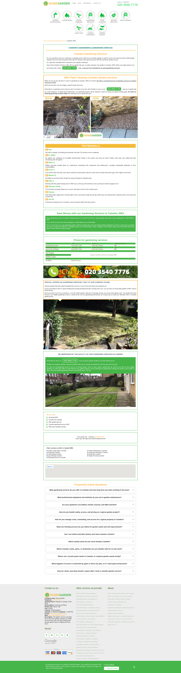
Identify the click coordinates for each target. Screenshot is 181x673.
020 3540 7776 (69, 68)
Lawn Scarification (81, 599)
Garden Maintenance (55, 21)
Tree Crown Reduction (83, 624)
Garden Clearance (90, 34)
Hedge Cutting (80, 613)
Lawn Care (79, 33)
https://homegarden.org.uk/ (56, 615)
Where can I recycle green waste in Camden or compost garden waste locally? (89, 556)
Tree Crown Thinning (97, 624)
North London (120, 593)
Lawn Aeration (92, 599)
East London (129, 593)
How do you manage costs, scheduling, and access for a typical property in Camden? (89, 519)
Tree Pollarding (81, 627)
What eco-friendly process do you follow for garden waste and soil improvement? (89, 527)
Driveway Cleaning (81, 658)
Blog (79, 3)
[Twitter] (52, 635)
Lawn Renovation (94, 610)
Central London (125, 599)
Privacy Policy (127, 619)
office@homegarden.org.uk (58, 613)
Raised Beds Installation (83, 650)
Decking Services (113, 21)
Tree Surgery (125, 20)
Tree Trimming (80, 621)
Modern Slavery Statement (115, 613)
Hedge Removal (80, 616)
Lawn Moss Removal (82, 610)
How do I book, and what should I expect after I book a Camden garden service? (89, 571)
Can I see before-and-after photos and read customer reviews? (89, 534)
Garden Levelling (81, 647)
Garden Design (102, 34)
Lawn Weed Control (94, 607)
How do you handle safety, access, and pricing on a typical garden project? (89, 512)
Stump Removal (80, 630)
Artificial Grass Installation (84, 604)
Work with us (122, 602)
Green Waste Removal (82, 644)
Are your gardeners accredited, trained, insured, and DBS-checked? (89, 505)
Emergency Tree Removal (93, 630)
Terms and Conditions (114, 621)
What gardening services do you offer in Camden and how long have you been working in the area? (89, 490)
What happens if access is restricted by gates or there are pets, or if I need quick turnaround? (89, 564)
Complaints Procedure (114, 607)
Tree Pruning (91, 619)
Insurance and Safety (127, 616)
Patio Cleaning (102, 21)
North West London (113, 599)
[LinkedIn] (62, 635)
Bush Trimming (100, 616)
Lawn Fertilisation (81, 607)
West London (111, 593)
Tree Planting (80, 633)
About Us (119, 619)
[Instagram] (57, 635)
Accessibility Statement (115, 604)
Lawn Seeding (80, 602)
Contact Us (97, 3)
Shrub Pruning (90, 616)
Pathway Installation (97, 650)
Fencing (87, 596)
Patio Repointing (89, 655)
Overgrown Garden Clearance (85, 636)
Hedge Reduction (91, 613)
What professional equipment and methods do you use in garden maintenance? (89, 497)
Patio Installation (98, 653)
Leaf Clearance (80, 638)
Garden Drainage (92, 647)
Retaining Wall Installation (84, 653)
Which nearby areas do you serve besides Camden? (89, 542)
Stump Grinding (91, 627)
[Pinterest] (67, 635)
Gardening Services (90, 21)
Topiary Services (81, 619)
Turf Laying (88, 602)
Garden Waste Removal (90, 641)
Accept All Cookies (112, 668)
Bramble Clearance (92, 638)
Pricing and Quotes (128, 607)
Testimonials (87, 3)
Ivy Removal (79, 641)
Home (74, 3)
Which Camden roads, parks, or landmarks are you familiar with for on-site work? (89, 549)
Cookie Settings (109, 664)
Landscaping (67, 20)
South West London (126, 596)
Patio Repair (79, 655)
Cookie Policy (112, 619)
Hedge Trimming (78, 21)
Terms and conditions (128, 621)
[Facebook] (46, 635)
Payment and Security (114, 616)
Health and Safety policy (115, 610)
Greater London (112, 602)
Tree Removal (89, 621)
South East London (113, 596)
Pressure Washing (93, 658)
